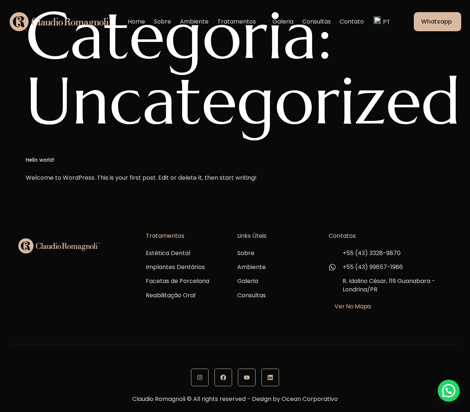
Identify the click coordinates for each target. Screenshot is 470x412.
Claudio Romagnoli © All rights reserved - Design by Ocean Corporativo (235, 399)
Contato (352, 21)
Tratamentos (236, 21)
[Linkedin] (270, 377)
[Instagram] (200, 377)
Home (136, 21)
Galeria (282, 21)
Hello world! (40, 160)
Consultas (316, 21)
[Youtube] (247, 377)
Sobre (162, 21)
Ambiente (194, 21)
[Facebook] (223, 377)
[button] (449, 391)
